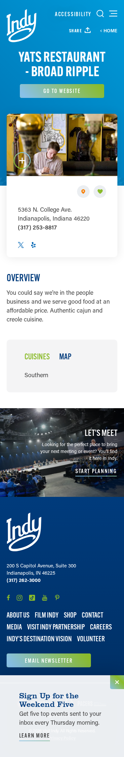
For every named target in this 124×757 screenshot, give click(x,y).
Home (110, 30)
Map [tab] (65, 356)
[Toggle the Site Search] (100, 13)
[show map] (83, 191)
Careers (101, 626)
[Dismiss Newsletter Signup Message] (117, 682)
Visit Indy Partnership (56, 626)
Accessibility (73, 14)
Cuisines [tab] (37, 356)
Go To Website (61, 91)
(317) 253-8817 (37, 227)
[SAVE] (100, 191)
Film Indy (47, 615)
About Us (18, 615)
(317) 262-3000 (24, 580)
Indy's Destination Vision (39, 638)
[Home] (21, 25)
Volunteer (91, 638)
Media (14, 626)
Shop (70, 615)
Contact (92, 615)
